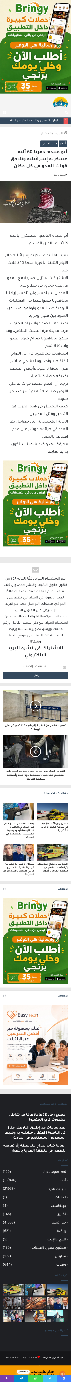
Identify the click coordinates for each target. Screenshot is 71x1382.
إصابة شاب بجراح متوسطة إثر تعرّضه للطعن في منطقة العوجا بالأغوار (52, 867)
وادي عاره (55, 1189)
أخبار (44, 133)
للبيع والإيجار (56, 1240)
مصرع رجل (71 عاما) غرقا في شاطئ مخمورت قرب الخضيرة (54, 827)
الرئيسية (57, 133)
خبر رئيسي (49, 144)
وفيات (61, 1265)
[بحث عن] (66, 113)
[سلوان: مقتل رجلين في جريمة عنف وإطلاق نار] (35, 1316)
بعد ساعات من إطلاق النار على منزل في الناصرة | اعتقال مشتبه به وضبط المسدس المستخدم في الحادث (19, 831)
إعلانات (60, 1198)
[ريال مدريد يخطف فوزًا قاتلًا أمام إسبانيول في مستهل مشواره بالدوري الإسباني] (13, 1303)
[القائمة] (4, 113)
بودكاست (58, 1206)
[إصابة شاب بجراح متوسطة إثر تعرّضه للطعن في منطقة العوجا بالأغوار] (52, 852)
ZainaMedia (12, 1358)
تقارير (62, 1214)
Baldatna (32, 1358)
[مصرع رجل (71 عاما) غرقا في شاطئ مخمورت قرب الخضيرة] (52, 811)
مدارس (60, 1256)
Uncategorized (54, 1172)
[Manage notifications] (62, 1374)
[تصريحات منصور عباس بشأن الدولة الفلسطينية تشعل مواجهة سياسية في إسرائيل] (57, 1316)
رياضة (61, 1231)
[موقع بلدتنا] (60, 101)
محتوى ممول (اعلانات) (48, 1248)
